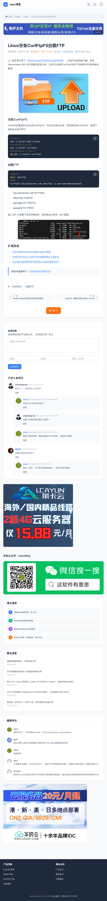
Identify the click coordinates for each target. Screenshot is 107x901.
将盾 (64, 896)
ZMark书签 (8, 874)
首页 (10, 16)
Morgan (17, 771)
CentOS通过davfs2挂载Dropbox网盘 (31, 251)
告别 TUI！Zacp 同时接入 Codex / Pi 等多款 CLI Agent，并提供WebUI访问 (40, 681)
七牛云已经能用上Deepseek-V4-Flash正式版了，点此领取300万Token (38, 692)
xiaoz (25, 399)
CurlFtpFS (16, 286)
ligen (16, 739)
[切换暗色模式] (88, 4)
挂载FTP (29, 286)
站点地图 (55, 896)
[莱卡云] (53, 515)
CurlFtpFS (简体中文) (40, 271)
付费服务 (60, 879)
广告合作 (60, 869)
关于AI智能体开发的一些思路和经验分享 (24, 671)
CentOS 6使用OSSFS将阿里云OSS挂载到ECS (35, 261)
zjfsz (16, 760)
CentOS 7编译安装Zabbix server (79, 298)
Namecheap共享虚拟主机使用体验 (45, 60)
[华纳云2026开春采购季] (53, 813)
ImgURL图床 (8, 869)
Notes (17, 16)
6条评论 (69, 51)
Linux (25, 16)
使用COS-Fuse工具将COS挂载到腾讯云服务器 (35, 256)
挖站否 (18, 449)
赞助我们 (60, 874)
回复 (17, 393)
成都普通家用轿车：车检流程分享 (21, 661)
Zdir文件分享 (9, 879)
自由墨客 (7, 883)
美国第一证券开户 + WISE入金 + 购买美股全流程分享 (30, 702)
